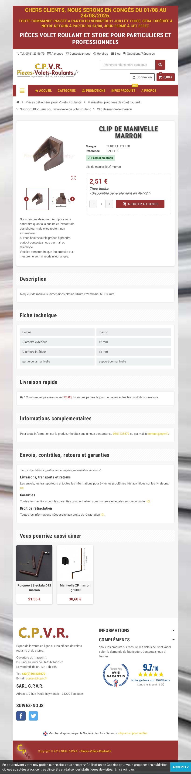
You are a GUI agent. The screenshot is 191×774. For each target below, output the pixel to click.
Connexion (142, 77)
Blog (115, 53)
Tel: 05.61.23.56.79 (30, 53)
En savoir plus (125, 769)
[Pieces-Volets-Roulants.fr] (48, 70)
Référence (93, 151)
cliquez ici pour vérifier (132, 733)
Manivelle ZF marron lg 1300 (75, 587)
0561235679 (121, 433)
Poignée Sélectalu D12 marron (34, 587)
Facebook (21, 716)
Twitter (33, 716)
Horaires (100, 53)
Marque (91, 146)
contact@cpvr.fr (157, 433)
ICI (22, 488)
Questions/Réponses (139, 53)
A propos (57, 53)
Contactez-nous (79, 53)
